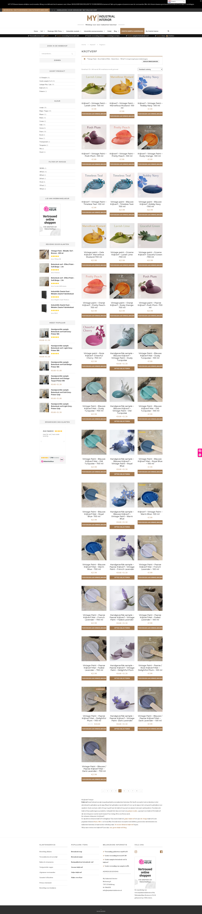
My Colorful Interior (152, 31)
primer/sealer (132, 811)
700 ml (41, 189)
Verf (41, 31)
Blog (115, 31)
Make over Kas (76, 877)
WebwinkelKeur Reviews (142, 895)
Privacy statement (45, 883)
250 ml (41, 178)
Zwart (41, 152)
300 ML (41, 168)
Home (36, 31)
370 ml (41, 185)
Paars (41, 131)
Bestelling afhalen (45, 852)
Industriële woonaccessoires (93, 31)
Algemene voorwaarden (47, 872)
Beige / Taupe (43, 111)
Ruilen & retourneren (46, 862)
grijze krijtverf (129, 819)
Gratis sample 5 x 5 (45, 81)
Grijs (41, 125)
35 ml (41, 182)
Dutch (173, 1)
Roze (41, 138)
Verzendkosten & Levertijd (48, 857)
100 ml (41, 172)
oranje (41, 107)
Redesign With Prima (55, 31)
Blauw (41, 114)
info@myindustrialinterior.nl (112, 890)
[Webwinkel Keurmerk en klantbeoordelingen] (50, 220)
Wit (40, 149)
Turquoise (42, 145)
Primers (42, 91)
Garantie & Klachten (46, 877)
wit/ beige (143, 819)
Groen (41, 128)
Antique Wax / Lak (45, 84)
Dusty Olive (98, 822)
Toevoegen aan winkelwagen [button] (94, 114)
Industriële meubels (72, 31)
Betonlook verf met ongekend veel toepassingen (78, 10)
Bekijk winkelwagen (150, 61)
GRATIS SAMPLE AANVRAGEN (132, 31)
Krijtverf (92, 44)
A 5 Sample (43, 77)
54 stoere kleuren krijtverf (124, 825)
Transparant (43, 142)
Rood (41, 135)
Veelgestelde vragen (46, 867)
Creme (41, 121)
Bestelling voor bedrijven (47, 888)
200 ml (41, 175)
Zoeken (57, 60)
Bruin (41, 118)
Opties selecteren (122, 368)
